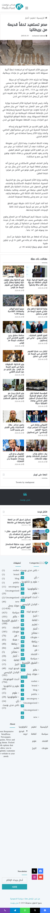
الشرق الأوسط (29, 663)
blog (35, 689)
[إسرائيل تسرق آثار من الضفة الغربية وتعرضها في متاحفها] (40, 523)
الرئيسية (41, 18)
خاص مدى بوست (29, 570)
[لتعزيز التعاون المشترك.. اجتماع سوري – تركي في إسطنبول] (36, 327)
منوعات (33, 637)
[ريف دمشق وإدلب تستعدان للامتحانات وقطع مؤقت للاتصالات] (36, 445)
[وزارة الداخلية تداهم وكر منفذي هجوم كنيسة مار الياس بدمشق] (36, 300)
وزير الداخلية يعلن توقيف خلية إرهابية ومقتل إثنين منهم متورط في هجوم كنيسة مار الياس (14, 283)
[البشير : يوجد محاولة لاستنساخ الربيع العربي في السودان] (40, 548)
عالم (35, 670)
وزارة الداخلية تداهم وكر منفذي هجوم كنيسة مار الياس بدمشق (37, 311)
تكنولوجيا (32, 588)
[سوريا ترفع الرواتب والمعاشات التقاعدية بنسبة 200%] (13, 300)
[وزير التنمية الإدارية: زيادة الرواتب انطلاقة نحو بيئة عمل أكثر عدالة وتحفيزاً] (36, 271)
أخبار (27, 18)
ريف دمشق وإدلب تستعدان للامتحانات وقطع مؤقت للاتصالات (36, 456)
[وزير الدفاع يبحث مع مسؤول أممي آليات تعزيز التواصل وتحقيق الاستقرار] (13, 385)
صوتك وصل (31, 674)
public (34, 694)
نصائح (34, 633)
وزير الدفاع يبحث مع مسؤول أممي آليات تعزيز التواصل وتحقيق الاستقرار (13, 396)
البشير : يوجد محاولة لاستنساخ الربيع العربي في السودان (18, 546)
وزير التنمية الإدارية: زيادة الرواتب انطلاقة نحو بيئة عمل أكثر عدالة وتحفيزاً (37, 282)
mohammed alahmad (38, 35)
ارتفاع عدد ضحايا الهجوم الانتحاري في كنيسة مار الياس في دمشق (37, 354)
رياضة (34, 641)
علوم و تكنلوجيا (29, 581)
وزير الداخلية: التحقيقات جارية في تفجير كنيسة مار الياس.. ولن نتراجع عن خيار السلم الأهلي (14, 368)
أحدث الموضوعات (29, 597)
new (35, 717)
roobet (34, 681)
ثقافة (34, 620)
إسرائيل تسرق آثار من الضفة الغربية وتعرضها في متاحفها (19, 521)
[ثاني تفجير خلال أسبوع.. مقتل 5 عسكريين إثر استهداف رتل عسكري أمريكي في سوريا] (40, 535)
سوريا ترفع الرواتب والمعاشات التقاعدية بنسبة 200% (16, 311)
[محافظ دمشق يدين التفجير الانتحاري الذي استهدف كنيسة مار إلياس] (13, 327)
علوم (34, 593)
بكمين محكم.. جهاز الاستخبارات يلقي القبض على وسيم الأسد (14, 427)
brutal (34, 685)
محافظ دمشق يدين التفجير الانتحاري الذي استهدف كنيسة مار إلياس (15, 339)
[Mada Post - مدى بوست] (12, 7)
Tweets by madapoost (25, 482)
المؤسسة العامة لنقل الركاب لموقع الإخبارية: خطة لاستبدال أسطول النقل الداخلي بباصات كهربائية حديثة (38, 398)
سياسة (33, 658)
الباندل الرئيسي (29, 604)
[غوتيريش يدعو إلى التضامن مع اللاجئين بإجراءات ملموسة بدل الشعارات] (13, 445)
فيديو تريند (31, 611)
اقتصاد (34, 654)
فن (35, 650)
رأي (35, 577)
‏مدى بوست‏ (25, 500)
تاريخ (35, 615)
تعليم (32, 18)
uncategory (32, 698)
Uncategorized (30, 703)
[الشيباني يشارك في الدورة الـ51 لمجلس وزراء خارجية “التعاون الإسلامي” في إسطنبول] (36, 416)
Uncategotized (30, 710)
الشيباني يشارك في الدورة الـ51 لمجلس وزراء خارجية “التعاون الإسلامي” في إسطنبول (37, 428)
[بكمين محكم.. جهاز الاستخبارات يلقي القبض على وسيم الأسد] (13, 416)
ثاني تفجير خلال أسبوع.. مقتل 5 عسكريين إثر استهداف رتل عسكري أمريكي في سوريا (18, 534)
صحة (35, 645)
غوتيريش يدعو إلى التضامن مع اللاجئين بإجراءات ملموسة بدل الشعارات (15, 457)
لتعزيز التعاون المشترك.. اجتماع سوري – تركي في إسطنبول (37, 338)
